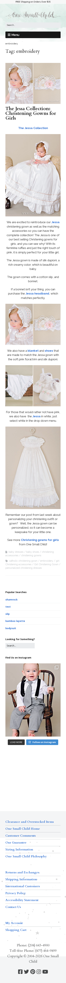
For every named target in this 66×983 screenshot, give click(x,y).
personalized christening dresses (23, 568)
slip (7, 613)
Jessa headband (37, 293)
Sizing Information (19, 849)
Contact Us (13, 907)
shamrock (11, 599)
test (8, 606)
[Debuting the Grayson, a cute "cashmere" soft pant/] (33, 700)
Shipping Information (21, 879)
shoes (49, 350)
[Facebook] (20, 972)
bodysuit (10, 628)
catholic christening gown (23, 560)
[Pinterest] (32, 972)
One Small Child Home (22, 829)
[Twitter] (26, 972)
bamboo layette (15, 621)
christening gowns (31, 555)
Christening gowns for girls (40, 540)
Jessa (55, 222)
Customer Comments (20, 836)
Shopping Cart (15, 930)
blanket (33, 350)
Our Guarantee (16, 842)
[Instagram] (39, 972)
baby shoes (32, 552)
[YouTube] (45, 972)
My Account (14, 923)
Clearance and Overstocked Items (29, 822)
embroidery (46, 560)
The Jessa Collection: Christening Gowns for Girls (30, 113)
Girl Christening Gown (46, 564)
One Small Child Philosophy (26, 856)
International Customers (22, 886)
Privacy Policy (15, 893)
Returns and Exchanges (22, 872)
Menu (15, 35)
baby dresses (16, 552)
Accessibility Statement (21, 900)
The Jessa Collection (33, 128)
